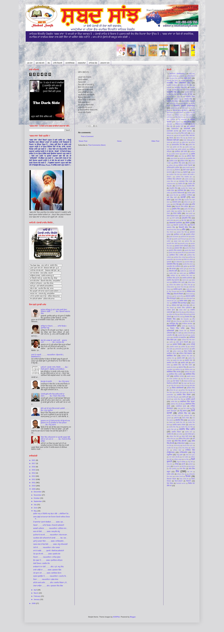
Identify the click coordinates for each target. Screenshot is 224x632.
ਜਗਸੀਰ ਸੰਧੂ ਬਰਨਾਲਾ (173, 280)
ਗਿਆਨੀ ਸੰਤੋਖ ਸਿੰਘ (185, 227)
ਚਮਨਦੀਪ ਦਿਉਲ (189, 262)
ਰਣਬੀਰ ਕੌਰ (170, 434)
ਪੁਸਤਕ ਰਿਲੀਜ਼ (177, 344)
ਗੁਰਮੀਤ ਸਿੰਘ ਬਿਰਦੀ (190, 250)
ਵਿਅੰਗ (188, 476)
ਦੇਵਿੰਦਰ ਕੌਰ (187, 321)
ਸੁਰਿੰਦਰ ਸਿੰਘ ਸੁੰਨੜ (179, 163)
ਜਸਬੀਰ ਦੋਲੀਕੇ (172, 273)
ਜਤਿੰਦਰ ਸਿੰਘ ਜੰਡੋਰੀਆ (175, 284)
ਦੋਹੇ (194, 321)
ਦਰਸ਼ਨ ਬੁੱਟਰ (171, 310)
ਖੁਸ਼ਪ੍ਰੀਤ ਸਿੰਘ (186, 218)
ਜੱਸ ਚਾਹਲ (172, 269)
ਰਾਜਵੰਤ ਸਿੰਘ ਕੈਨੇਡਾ (183, 448)
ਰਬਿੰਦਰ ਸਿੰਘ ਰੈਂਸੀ (174, 436)
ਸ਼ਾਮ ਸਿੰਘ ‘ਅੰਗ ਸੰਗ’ (189, 135)
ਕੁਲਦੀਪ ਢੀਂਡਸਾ (170, 211)
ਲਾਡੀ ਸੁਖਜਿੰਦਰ (173, 468)
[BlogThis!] (90, 126)
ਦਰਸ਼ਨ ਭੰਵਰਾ (182, 310)
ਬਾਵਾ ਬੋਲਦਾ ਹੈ (177, 381)
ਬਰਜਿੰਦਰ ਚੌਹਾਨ (171, 353)
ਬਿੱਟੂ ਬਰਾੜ (192, 383)
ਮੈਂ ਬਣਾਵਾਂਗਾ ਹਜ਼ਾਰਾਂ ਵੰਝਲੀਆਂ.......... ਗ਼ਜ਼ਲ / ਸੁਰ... (48, 522)
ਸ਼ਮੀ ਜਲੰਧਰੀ (191, 126)
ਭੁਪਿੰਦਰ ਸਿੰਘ (191, 388)
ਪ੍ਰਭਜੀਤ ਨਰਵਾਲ (173, 346)
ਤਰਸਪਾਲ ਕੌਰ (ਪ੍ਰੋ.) (172, 300)
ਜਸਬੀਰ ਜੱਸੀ (192, 271)
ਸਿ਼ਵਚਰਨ (190, 138)
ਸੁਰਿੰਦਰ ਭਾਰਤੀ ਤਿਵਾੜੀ (185, 165)
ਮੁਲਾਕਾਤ (176, 418)
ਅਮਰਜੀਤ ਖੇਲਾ (188, 89)
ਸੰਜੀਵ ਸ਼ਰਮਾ (185, 108)
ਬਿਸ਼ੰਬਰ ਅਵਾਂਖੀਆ (188, 381)
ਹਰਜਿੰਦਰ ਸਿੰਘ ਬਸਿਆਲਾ (174, 179)
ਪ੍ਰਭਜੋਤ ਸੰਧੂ (184, 346)
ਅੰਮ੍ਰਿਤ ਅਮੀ (170, 96)
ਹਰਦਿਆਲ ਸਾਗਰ (171, 183)
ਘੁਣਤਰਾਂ (169, 262)
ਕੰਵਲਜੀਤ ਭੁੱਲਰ (176, 202)
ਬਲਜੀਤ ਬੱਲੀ (181, 358)
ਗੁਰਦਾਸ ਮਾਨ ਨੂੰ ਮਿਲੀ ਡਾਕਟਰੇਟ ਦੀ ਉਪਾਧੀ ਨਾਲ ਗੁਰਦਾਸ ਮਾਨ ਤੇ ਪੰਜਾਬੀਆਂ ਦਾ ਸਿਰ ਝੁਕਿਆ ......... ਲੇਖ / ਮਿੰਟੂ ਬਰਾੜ (55, 423)
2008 (34, 603)
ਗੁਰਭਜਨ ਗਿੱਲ (178, 248)
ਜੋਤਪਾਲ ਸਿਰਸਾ (178, 294)
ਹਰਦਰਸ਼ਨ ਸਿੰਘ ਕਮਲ (185, 181)
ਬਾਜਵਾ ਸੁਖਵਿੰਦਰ (173, 378)
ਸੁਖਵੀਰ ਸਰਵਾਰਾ (175, 154)
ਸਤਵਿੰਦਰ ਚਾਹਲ (179, 115)
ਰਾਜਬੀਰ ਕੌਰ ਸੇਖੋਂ (171, 448)
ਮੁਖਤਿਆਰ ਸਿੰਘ (188, 415)
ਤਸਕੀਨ (182, 298)
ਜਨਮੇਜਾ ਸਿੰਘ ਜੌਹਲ (181, 287)
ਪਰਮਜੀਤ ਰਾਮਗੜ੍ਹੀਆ (179, 337)
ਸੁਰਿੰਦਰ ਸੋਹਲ (191, 163)
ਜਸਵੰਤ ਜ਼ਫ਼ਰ (183, 273)
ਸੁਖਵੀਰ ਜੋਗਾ (185, 154)
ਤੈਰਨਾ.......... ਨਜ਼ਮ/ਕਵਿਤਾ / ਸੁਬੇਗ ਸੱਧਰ (45, 579)
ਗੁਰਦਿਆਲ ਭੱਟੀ (185, 236)
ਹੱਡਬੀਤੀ (185, 172)
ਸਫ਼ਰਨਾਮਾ (178, 122)
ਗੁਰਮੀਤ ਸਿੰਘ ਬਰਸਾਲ (175, 250)
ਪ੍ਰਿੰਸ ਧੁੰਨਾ (186, 349)
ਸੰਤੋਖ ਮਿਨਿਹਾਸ (171, 119)
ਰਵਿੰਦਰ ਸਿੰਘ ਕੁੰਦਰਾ (184, 438)
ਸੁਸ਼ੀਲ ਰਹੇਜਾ (185, 142)
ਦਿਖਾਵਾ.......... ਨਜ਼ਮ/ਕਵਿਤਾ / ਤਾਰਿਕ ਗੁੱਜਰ (46, 557)
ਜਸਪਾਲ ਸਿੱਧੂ (192, 268)
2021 (34, 460)
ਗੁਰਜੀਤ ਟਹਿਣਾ (190, 234)
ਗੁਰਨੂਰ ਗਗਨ (177, 241)
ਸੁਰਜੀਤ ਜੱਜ (191, 158)
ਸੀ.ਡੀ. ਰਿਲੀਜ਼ (186, 140)
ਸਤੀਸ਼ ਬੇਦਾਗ (170, 117)
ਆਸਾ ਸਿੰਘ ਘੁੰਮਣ (184, 103)
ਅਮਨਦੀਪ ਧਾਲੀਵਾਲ (172, 85)
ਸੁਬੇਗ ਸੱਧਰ (181, 156)
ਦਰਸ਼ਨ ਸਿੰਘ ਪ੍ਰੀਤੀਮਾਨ (184, 307)
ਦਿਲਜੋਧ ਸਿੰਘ (189, 317)
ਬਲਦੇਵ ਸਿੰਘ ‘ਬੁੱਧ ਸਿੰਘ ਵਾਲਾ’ (182, 365)
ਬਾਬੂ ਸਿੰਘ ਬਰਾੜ (185, 378)
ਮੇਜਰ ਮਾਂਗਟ (185, 418)
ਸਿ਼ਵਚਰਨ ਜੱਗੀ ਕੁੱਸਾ (173, 140)
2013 (34, 476)
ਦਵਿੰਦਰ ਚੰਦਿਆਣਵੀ (184, 314)
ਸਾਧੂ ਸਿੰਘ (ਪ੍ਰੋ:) (183, 133)
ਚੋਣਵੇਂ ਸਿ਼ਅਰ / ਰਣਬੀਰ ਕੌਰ (41, 563)
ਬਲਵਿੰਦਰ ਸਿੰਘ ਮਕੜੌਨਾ (176, 374)
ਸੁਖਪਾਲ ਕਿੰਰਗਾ (171, 149)
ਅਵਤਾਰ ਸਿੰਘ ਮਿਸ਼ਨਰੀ (188, 101)
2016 (34, 467)
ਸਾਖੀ (174, 133)
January (37, 599)
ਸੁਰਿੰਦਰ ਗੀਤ (172, 165)
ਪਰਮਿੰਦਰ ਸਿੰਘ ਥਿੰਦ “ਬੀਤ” (188, 339)
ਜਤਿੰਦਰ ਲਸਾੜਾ (170, 287)
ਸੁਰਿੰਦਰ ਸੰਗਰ (184, 161)
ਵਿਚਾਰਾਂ (188, 481)
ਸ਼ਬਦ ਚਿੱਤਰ (187, 122)
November (38, 495)
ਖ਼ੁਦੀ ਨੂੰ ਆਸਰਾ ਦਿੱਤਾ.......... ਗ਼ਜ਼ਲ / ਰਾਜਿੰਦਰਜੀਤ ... (49, 541)
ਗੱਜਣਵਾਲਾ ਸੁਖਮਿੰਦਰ (175, 223)
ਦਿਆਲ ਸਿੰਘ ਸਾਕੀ (178, 316)
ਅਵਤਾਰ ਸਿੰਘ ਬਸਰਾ (173, 101)
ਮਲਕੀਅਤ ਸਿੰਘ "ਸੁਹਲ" (187, 401)
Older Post (155, 141)
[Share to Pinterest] (96, 126)
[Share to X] (92, 126)
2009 (34, 489)
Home (119, 141)
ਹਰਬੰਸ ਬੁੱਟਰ (170, 190)
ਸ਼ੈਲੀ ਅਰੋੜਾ (186, 170)
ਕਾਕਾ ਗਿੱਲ (176, 204)
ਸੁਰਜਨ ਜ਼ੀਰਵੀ (173, 158)
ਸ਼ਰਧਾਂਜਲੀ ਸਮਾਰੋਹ (172, 131)
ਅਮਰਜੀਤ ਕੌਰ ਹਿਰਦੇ (177, 89)
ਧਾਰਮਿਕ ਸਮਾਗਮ (187, 323)
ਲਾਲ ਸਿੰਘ (183, 468)
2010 (34, 486)
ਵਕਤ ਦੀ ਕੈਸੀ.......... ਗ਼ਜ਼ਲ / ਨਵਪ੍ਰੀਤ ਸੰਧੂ (46, 531)
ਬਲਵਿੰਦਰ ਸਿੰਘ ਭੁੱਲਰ (190, 371)
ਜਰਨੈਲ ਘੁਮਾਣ (177, 289)
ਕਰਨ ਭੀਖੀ (178, 200)
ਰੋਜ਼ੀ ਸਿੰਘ (184, 466)
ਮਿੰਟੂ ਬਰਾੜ (183, 411)
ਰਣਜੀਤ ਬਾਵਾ (188, 432)
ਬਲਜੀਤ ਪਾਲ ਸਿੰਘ (172, 362)
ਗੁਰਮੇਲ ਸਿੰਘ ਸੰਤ (182, 252)
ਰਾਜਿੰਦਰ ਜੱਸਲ (177, 450)
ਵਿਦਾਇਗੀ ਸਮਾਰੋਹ (180, 483)
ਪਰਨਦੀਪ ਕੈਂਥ (171, 335)
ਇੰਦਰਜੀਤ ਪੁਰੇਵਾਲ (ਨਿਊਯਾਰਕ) (184, 106)
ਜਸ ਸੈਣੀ (192, 266)
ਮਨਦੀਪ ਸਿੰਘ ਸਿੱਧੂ (178, 399)
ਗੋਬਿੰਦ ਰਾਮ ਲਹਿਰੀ (188, 259)
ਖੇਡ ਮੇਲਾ (184, 220)
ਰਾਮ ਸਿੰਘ (186, 459)
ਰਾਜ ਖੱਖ (191, 443)
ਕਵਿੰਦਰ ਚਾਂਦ (187, 202)
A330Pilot (116, 617)
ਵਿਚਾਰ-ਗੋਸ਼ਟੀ (178, 481)
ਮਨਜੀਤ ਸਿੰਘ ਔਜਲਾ (184, 395)
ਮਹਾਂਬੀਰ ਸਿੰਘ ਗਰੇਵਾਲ (180, 392)
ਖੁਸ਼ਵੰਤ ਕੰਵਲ (170, 220)
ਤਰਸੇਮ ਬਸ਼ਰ (183, 301)
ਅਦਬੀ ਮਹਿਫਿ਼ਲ (172, 76)
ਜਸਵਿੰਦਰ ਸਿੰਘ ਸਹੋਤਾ (186, 275)
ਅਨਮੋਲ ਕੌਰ (181, 76)
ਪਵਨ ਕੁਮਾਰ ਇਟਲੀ (182, 342)
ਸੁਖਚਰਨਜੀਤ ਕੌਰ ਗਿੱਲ (178, 144)
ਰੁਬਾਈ (183, 464)
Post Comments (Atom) (97, 145)
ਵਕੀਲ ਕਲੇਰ (170, 474)
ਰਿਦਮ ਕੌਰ (169, 464)
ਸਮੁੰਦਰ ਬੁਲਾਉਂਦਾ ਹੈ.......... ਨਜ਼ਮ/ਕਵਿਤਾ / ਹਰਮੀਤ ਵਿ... (50, 576)
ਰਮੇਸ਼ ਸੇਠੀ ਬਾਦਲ (187, 436)
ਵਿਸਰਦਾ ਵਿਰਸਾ (171, 479)
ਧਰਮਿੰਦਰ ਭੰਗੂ (173, 323)
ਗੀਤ (183, 229)
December (38, 492)
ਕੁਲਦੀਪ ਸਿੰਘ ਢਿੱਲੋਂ (188, 209)
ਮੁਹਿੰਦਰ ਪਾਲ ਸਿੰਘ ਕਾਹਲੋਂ (173, 415)
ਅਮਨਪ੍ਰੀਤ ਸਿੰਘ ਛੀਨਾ (186, 85)
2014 (34, 473)
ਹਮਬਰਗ (193, 172)
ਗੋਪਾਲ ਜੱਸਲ (178, 259)
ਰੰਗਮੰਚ (171, 422)
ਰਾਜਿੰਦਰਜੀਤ (183, 452)
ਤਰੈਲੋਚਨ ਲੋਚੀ (176, 305)
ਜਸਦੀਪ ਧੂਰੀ (183, 268)
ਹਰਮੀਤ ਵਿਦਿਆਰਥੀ (178, 193)
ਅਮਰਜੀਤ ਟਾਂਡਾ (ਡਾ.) (173, 92)
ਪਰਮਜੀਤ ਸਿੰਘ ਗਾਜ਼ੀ (183, 335)
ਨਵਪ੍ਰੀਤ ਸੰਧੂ (191, 326)
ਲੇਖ (49, 63)
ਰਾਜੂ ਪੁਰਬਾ (180, 455)
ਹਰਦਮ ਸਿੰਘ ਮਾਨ (171, 181)
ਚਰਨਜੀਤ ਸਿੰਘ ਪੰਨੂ (172, 264)
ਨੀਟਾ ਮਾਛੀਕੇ (178, 333)
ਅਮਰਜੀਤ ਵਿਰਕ (189, 92)
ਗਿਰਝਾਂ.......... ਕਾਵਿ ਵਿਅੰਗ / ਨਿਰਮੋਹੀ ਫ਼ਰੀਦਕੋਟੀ (48, 525)
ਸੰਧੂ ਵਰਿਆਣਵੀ (182, 119)
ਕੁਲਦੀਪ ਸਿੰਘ (176, 209)
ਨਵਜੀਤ (183, 326)
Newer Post (83, 141)
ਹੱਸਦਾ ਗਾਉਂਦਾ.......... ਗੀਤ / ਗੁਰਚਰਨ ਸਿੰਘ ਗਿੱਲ (48, 586)
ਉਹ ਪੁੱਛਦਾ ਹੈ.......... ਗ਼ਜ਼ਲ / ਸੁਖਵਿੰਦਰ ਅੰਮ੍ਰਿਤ (47, 560)
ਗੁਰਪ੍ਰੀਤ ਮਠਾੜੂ (184, 243)
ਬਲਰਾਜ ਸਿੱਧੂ (182, 367)
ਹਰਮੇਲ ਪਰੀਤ (191, 193)
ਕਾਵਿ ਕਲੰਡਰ (185, 204)
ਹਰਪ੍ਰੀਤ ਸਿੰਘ (173, 188)
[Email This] (87, 126)
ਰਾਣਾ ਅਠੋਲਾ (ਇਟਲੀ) (174, 457)
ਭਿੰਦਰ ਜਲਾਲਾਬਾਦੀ (178, 388)
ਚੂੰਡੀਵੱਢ (185, 266)
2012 (34, 479)
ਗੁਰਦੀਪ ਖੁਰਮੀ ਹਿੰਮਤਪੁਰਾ (180, 239)
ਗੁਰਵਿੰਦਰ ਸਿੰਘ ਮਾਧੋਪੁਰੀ (180, 257)
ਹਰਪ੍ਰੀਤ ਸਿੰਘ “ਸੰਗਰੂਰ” (187, 188)
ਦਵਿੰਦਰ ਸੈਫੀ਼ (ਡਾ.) (190, 312)
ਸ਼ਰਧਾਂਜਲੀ (187, 128)
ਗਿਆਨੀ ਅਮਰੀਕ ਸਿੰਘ (180, 225)
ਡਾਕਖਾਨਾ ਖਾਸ (105, 63)
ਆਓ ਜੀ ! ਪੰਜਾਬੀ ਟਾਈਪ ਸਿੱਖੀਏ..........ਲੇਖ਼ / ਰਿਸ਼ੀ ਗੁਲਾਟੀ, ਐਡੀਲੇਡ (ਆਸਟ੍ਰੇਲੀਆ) (54, 368)
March (36, 593)
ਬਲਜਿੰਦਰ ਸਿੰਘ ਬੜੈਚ (186, 355)
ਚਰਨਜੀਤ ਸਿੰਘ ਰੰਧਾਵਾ (187, 264)
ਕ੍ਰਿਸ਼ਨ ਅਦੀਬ (185, 216)
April (35, 590)
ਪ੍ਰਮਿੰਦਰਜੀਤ (178, 349)
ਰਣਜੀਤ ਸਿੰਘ (192, 424)
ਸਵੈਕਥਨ (169, 133)
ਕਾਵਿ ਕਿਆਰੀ (57, 63)
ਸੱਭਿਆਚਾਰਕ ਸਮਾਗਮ (181, 124)
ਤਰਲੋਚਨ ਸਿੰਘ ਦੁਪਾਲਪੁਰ (179, 303)
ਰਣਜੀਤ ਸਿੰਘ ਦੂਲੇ (171, 429)
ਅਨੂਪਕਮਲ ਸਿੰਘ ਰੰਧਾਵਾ (175, 78)
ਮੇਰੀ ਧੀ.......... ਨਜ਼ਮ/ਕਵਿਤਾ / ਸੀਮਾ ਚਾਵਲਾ (46, 547)
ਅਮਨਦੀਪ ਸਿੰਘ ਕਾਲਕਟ (187, 80)
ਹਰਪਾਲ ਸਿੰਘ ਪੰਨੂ (179, 186)
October (37, 498)
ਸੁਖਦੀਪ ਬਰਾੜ (188, 147)
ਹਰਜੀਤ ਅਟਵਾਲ (189, 179)
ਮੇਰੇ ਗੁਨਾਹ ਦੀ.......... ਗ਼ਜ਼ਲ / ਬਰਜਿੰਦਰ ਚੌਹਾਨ (47, 573)
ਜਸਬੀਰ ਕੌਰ (183, 271)
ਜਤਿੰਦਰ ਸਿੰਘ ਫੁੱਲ (188, 284)
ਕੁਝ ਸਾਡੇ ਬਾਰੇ (40, 63)
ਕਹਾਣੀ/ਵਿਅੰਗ (70, 63)
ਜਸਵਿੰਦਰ (192, 273)
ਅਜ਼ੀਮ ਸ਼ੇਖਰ (192, 73)
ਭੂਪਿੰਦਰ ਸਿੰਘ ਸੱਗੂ (185, 390)
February (37, 596)
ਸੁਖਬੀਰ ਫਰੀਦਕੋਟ (182, 149)
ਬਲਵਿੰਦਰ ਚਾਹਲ (179, 376)
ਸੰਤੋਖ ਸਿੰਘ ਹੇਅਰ (179, 117)
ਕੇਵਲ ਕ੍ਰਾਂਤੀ (189, 213)
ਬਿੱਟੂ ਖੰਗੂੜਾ (184, 383)
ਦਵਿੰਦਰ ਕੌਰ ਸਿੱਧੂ (173, 314)
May (35, 511)
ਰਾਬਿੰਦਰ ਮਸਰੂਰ (178, 459)
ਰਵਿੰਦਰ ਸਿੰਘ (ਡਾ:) (171, 438)
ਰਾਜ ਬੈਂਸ (169, 445)
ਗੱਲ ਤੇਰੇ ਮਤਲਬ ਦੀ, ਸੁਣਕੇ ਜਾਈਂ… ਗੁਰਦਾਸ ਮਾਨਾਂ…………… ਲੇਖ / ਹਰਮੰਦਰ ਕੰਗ (54, 341)
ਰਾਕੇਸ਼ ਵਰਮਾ (181, 443)
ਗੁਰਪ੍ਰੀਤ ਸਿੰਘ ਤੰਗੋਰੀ (172, 243)
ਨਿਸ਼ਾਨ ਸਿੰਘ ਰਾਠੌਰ (177, 328)
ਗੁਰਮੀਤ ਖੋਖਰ (172, 252)
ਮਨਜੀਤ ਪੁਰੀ (184, 397)
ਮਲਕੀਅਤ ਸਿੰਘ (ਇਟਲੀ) (176, 404)
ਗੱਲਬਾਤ (169, 225)
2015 (34, 470)
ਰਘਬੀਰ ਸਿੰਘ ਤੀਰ (180, 422)
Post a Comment (87, 136)
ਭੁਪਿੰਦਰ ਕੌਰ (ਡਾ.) (173, 390)
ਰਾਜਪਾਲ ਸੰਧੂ (177, 445)
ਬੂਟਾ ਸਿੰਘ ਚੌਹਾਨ (173, 385)
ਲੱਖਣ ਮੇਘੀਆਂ (192, 466)
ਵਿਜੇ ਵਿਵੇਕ (170, 483)
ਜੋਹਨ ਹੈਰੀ (181, 291)
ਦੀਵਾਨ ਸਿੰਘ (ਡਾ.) (177, 321)
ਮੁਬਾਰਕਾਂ (169, 418)
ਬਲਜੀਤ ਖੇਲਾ (188, 360)
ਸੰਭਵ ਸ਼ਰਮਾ (170, 124)
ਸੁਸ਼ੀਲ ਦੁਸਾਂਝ (176, 142)
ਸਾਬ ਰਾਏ (178, 135)
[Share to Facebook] (94, 126)
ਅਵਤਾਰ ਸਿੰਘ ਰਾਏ (173, 103)
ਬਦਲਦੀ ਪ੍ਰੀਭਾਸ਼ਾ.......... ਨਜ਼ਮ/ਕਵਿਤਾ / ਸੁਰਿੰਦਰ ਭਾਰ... (50, 528)
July (35, 504)
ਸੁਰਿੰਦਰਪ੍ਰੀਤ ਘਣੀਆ (173, 167)
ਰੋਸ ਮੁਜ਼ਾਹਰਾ (176, 466)
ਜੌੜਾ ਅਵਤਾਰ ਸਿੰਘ (178, 296)
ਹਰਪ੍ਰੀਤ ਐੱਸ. (190, 186)
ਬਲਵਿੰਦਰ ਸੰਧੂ (178, 369)
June (36, 508)
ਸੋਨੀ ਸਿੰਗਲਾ (178, 172)
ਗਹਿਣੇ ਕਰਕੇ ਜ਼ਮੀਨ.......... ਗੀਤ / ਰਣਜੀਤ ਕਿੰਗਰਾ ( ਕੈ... (50, 583)
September (38, 501)
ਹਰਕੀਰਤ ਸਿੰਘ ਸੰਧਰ (174, 174)
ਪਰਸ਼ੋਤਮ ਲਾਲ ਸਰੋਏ (188, 333)
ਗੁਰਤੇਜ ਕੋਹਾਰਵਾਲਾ (173, 236)
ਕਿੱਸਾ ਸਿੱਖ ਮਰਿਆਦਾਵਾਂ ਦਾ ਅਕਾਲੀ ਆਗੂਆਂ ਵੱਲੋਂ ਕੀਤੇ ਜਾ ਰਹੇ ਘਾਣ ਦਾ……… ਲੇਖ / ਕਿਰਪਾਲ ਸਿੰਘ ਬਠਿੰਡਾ (56, 439)
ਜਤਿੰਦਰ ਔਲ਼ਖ (191, 282)
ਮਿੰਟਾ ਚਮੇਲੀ (186, 408)
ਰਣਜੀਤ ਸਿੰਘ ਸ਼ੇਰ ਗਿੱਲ (187, 427)
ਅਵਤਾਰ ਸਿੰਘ (188, 99)
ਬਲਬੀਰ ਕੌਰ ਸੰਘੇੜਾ (171, 367)
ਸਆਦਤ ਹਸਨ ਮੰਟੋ (174, 108)
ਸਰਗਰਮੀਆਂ (82, 63)
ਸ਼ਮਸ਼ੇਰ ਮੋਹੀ (179, 126)
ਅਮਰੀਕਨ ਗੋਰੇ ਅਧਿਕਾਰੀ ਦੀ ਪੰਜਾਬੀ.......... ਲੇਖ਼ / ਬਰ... (50, 538)
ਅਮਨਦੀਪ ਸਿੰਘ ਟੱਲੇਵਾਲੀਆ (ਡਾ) (178, 83)
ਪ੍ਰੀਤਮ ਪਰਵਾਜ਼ (177, 351)
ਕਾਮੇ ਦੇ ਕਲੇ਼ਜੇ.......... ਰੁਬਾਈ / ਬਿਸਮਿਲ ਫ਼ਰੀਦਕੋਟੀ (48, 551)
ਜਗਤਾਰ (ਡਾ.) (185, 280)
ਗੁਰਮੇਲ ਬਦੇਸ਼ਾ (191, 252)
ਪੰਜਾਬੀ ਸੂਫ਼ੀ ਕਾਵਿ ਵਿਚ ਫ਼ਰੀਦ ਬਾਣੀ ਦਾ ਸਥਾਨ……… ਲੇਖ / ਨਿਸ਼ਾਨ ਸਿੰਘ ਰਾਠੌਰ (53, 395)
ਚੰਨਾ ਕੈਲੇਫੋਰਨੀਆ (178, 262)
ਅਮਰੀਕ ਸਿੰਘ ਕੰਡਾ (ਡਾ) (173, 94)
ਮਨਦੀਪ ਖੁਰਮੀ (190, 399)
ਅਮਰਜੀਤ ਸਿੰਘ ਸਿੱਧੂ (181, 87)
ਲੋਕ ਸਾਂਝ (189, 471)
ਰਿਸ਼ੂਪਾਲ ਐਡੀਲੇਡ (181, 461)
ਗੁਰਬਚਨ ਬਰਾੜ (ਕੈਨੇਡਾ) (181, 246)
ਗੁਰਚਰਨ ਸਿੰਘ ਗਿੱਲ (182, 232)
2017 (34, 463)
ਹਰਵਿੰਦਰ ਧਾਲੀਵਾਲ (186, 195)
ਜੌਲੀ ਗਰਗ (169, 296)
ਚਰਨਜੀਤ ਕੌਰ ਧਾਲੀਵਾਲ (174, 266)
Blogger (133, 617)
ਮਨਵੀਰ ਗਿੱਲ (174, 401)
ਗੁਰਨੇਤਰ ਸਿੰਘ (188, 241)
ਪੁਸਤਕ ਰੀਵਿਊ (190, 344)
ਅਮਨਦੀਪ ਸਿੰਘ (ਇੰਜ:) (172, 80)
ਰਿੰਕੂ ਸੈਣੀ (190, 461)
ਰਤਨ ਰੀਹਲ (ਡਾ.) (190, 434)
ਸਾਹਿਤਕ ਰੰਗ (93, 63)
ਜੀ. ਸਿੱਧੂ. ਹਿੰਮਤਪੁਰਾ (172, 291)
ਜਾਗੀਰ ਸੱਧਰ (189, 289)
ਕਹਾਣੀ (183, 197)
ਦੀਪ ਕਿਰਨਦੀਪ (185, 319)
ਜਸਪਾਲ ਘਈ (173, 271)
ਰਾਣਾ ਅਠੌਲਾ (185, 457)
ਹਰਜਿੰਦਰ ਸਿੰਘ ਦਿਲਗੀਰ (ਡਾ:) (184, 176)
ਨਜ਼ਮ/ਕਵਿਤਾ (171, 326)
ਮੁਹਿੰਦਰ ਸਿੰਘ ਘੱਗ (184, 413)
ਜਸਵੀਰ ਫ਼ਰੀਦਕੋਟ (187, 278)
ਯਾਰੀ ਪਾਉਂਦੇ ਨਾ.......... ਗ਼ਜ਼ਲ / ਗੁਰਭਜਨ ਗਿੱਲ (47, 570)
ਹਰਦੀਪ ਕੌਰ (181, 183)
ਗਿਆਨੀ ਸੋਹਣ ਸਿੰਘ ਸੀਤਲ (173, 229)
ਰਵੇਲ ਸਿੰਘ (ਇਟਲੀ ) (180, 441)
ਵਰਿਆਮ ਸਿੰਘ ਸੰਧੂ (181, 474)
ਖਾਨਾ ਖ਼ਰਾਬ (175, 218)
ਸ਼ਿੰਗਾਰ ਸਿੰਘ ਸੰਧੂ (180, 138)
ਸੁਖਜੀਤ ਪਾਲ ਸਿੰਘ (177, 147)
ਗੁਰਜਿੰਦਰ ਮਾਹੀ (178, 234)
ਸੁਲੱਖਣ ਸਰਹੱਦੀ (186, 167)
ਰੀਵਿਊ (176, 464)
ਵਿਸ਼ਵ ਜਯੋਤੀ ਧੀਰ (183, 479)
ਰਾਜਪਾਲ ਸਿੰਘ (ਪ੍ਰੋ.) (187, 445)
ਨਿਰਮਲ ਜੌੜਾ (182, 330)
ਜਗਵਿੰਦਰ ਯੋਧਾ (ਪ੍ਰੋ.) (178, 282)
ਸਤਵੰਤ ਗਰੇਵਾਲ (179, 112)
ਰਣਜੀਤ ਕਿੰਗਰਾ (176, 432)
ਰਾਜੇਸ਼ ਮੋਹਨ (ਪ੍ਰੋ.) (190, 454)
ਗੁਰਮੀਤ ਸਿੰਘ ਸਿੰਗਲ (190, 248)
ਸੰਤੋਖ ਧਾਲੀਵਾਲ (189, 117)
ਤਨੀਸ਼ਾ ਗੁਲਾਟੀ (189, 298)
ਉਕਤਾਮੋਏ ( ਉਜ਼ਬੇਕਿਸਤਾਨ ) (178, 74)
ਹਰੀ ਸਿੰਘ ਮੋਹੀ (172, 197)
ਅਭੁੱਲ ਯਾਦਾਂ (187, 78)
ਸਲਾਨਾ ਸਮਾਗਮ (187, 131)
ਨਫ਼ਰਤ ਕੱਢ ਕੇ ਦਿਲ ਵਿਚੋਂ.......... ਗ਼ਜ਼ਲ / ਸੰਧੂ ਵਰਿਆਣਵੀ (50, 544)
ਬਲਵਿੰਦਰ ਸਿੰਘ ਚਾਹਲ (173, 372)
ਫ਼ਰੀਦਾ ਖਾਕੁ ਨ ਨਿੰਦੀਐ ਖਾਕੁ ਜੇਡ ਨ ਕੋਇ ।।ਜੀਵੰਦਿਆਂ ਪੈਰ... (51, 514)
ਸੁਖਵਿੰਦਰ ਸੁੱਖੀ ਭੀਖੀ (181, 151)
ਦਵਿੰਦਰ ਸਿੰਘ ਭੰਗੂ (179, 312)
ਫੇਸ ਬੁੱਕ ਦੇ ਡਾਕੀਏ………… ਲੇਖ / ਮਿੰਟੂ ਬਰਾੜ (55, 381)
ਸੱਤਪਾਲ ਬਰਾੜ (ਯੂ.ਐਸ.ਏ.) (181, 110)
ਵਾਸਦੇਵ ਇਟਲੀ (179, 476)
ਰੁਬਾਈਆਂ (190, 464)
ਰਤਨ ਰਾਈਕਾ (179, 434)
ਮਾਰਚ (179, 408)
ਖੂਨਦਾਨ (177, 220)
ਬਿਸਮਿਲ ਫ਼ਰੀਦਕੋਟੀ (172, 383)
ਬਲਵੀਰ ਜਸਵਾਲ (191, 376)
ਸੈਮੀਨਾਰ (177, 170)
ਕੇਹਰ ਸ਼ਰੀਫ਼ (177, 213)
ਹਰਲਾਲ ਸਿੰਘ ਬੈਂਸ (173, 195)
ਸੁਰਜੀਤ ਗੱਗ (183, 158)
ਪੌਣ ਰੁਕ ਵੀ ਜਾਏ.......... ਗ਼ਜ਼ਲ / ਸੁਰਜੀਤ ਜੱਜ (46, 554)
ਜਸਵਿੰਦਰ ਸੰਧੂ (174, 275)
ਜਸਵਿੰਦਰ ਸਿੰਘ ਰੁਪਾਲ (173, 278)
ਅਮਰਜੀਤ (169, 87)
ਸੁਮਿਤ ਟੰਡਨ (191, 156)
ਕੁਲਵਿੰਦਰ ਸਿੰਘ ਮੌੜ (182, 211)
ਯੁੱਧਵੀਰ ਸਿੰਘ (179, 420)
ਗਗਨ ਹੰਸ (192, 220)
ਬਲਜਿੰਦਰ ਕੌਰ (170, 358)
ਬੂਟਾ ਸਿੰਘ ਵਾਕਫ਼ (183, 385)
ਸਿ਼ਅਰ (171, 138)
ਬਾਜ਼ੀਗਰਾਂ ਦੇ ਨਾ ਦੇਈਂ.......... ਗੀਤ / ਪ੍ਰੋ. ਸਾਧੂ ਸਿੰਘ (48, 567)
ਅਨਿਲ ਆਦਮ (191, 76)
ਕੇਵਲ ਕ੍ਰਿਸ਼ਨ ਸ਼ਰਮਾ (173, 216)
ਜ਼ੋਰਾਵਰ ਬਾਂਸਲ (189, 294)
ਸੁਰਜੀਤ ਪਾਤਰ (173, 161)
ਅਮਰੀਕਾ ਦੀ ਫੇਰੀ (187, 94)
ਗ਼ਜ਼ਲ (187, 223)
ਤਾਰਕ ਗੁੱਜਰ (186, 305)
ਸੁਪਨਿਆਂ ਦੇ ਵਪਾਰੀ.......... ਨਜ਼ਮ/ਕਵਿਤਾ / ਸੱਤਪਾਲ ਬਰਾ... (50, 535)
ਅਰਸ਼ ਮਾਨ (179, 96)
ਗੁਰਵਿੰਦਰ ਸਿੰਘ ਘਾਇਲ (176, 255)
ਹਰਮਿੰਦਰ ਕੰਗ (181, 190)
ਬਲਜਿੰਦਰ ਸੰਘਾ (171, 356)
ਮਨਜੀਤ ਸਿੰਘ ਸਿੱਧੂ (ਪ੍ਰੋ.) (173, 397)
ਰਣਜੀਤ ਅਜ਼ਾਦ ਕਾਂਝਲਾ (179, 425)
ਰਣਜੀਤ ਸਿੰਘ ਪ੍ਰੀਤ (187, 429)
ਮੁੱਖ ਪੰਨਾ (29, 63)
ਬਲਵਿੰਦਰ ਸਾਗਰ (189, 369)
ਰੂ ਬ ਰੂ (169, 466)
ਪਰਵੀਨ (171, 342)
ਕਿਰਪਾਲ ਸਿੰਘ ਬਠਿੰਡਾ (181, 206)
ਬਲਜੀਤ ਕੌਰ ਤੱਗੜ (177, 360)
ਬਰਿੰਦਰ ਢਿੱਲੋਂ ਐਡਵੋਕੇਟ (185, 353)
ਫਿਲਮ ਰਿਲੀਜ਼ (188, 351)
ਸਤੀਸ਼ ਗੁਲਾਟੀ (189, 115)
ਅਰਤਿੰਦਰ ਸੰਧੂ (177, 99)
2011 (34, 482)
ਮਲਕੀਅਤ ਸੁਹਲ (181, 406)
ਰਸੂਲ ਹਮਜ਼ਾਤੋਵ (191, 420)
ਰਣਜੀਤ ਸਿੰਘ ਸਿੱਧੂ (173, 427)
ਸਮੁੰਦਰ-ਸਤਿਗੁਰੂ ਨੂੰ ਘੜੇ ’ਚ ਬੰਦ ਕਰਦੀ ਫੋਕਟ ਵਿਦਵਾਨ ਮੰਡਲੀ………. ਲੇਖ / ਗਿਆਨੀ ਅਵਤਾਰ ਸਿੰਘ (55, 312)
